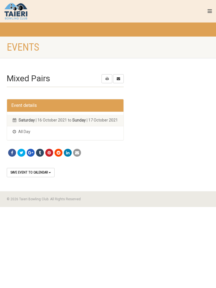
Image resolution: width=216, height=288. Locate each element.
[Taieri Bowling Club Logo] (36, 11)
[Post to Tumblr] (40, 153)
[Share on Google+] (31, 153)
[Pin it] (49, 153)
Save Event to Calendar (29, 172)
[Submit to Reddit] (58, 153)
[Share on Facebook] (12, 153)
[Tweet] (21, 153)
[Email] (77, 153)
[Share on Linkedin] (68, 153)
